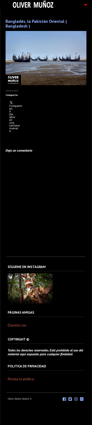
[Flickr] (81, 399)
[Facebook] (64, 399)
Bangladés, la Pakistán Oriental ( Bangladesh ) (36, 23)
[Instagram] (30, 302)
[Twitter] (70, 399)
